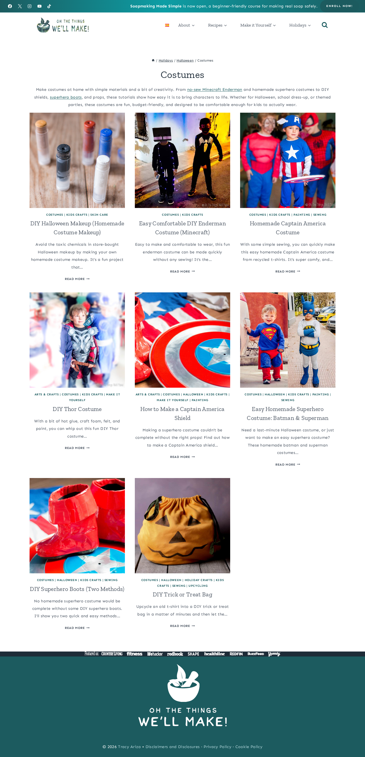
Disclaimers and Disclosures (173, 746)
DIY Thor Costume (77, 409)
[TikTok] (49, 6)
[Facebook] (10, 6)
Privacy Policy (217, 746)
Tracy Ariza (129, 746)
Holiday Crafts (199, 580)
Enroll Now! (339, 6)
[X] (20, 6)
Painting (301, 214)
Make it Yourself (172, 400)
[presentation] (77, 160)
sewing (320, 214)
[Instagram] (30, 6)
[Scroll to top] (353, 738)
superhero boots (66, 97)
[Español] (167, 25)
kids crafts (76, 214)
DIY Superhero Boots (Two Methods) (77, 588)
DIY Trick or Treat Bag (182, 594)
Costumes (54, 214)
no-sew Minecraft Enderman (214, 89)
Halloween (193, 394)
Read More (77, 279)
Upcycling (198, 585)
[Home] (153, 60)
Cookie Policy (248, 746)
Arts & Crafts (47, 394)
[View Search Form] (324, 25)
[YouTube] (39, 6)
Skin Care (99, 214)
